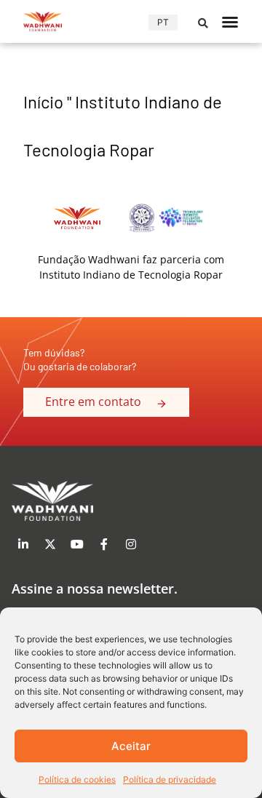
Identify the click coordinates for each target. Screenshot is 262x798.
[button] (203, 23)
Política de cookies (77, 779)
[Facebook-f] (104, 544)
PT (163, 22)
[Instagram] (131, 544)
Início (43, 101)
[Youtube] (77, 544)
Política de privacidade (169, 779)
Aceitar (131, 746)
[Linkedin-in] (23, 544)
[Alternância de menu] (230, 22)
